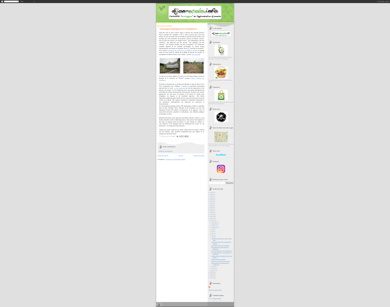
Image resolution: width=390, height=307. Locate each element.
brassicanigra (196, 54)
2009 (211, 274)
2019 (211, 205)
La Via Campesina (179, 88)
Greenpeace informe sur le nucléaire (220, 245)
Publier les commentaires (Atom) (175, 159)
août (213, 229)
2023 (211, 198)
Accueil (181, 155)
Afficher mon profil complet (215, 290)
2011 (211, 220)
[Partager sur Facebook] (186, 136)
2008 (211, 276)
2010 (211, 272)
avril (213, 236)
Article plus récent (163, 155)
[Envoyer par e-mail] (180, 136)
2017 (211, 209)
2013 (211, 216)
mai (213, 235)
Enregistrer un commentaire (165, 151)
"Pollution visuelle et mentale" (218, 259)
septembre (214, 227)
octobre (214, 225)
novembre (214, 224)
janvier (213, 270)
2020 (211, 203)
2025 (211, 194)
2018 (211, 207)
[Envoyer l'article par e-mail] (177, 136)
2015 (211, 212)
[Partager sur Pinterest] (188, 136)
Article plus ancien (198, 155)
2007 (211, 277)
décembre (214, 222)
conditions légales (216, 298)
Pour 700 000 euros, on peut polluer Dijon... (221, 250)
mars (213, 266)
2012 (211, 218)
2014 (211, 214)
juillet (213, 231)
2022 (211, 199)
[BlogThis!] (182, 136)
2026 (211, 192)
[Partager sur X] (184, 136)
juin (212, 233)
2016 (211, 211)
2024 (211, 196)
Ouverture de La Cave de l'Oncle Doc (220, 261)
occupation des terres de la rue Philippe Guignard (183, 50)
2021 (211, 201)
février (213, 268)
